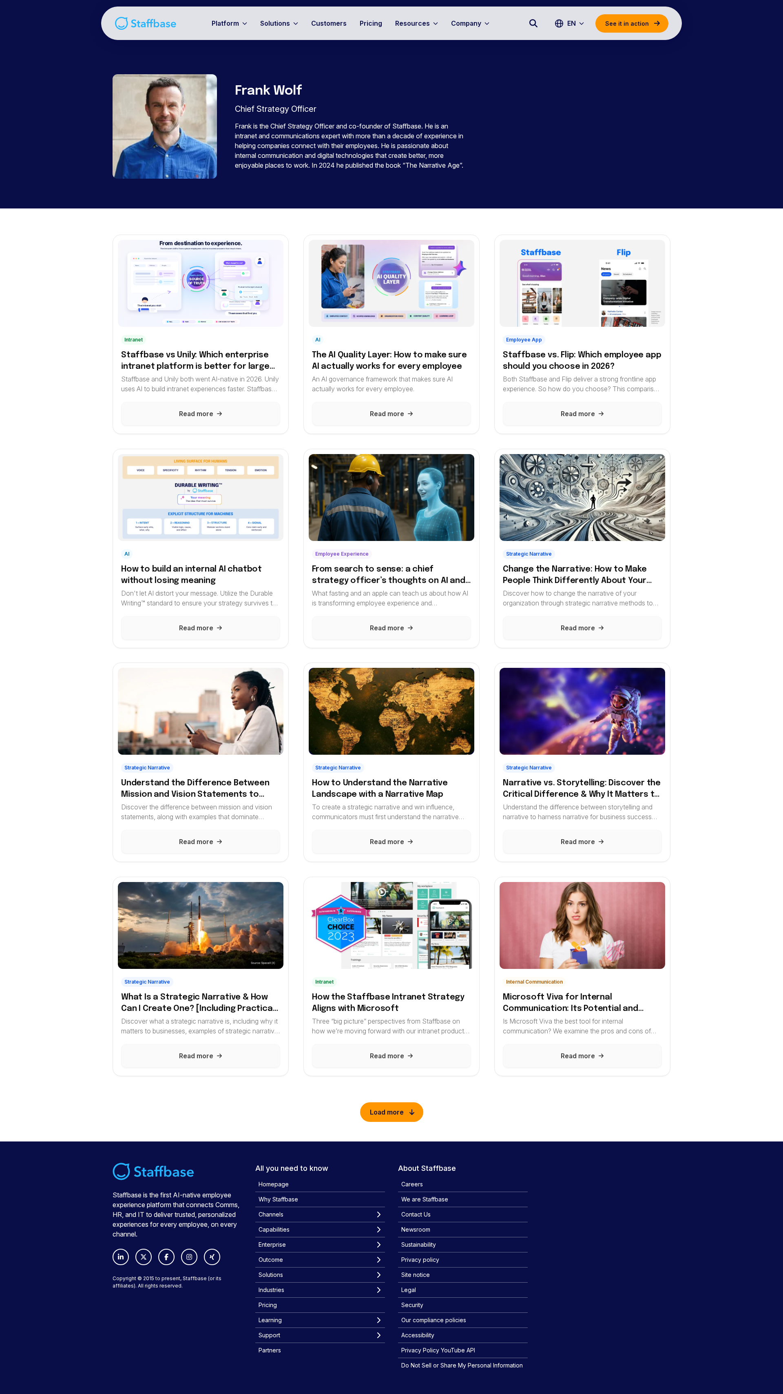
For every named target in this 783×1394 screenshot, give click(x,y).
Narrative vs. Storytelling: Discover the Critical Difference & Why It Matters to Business (582, 789)
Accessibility (417, 1335)
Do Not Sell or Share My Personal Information (462, 1365)
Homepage (274, 1184)
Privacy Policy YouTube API (438, 1350)
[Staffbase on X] (143, 1257)
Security (412, 1304)
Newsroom (415, 1229)
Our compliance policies (433, 1319)
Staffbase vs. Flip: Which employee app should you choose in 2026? (582, 361)
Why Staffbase (278, 1199)
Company (466, 23)
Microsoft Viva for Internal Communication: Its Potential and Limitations (570, 1004)
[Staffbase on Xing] (212, 1257)
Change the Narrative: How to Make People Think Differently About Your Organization (574, 575)
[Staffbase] (146, 23)
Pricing (371, 23)
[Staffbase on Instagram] (189, 1257)
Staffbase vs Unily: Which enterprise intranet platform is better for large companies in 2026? (195, 361)
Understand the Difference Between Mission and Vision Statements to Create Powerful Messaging (195, 789)
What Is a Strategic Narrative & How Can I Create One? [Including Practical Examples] (197, 1004)
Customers (329, 23)
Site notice (415, 1274)
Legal (408, 1289)
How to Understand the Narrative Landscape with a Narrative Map (380, 789)
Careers (412, 1184)
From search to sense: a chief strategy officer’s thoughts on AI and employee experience (388, 575)
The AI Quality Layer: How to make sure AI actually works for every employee (389, 361)
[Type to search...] (533, 23)
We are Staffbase (424, 1199)
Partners (270, 1350)
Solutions (275, 23)
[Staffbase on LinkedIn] (121, 1257)
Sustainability (418, 1244)
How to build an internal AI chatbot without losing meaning (191, 575)
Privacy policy (420, 1259)
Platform (225, 23)
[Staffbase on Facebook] (166, 1257)
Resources (412, 23)
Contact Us (416, 1214)
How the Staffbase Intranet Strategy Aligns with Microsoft (388, 1003)
